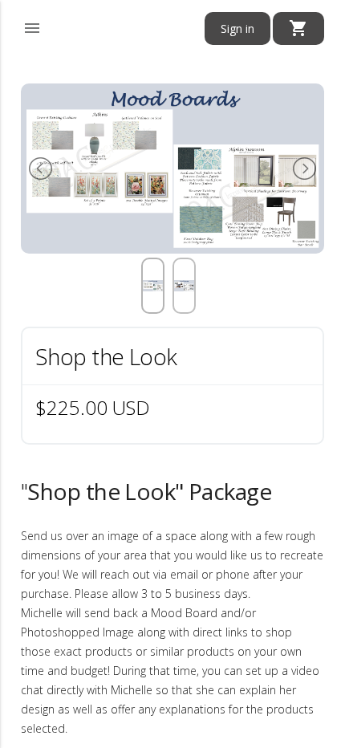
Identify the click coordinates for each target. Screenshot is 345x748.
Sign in (237, 28)
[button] (32, 25)
